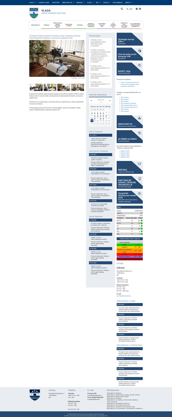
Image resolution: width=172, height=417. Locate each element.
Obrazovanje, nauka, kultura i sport (57, 25)
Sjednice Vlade (43, 2)
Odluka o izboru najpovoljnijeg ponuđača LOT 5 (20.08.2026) (100, 76)
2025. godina (125, 111)
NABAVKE (79, 2)
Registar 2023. (125, 153)
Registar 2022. (125, 151)
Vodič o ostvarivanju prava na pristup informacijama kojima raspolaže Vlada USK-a (130, 84)
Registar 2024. (125, 155)
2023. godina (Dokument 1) (129, 105)
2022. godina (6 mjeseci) (128, 103)
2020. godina (125, 99)
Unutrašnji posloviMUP (102, 25)
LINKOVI (127, 2)
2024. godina (125, 109)
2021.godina (124, 101)
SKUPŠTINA (55, 2)
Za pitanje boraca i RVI (113, 25)
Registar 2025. (125, 157)
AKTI (97, 2)
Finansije (46, 25)
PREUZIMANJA (117, 2)
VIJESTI (31, 2)
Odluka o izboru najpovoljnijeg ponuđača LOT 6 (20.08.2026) (100, 68)
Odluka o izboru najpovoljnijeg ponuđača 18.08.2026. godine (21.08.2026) (98, 43)
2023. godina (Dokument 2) (129, 107)
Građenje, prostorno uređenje (91, 25)
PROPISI (105, 2)
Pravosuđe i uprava (68, 25)
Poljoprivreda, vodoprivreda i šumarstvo (135, 25)
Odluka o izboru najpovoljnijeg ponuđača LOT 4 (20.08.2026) (100, 84)
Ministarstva (67, 2)
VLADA (89, 2)
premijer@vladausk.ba (124, 296)
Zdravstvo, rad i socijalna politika (124, 25)
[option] (36, 85)
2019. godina (125, 97)
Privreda (80, 25)
